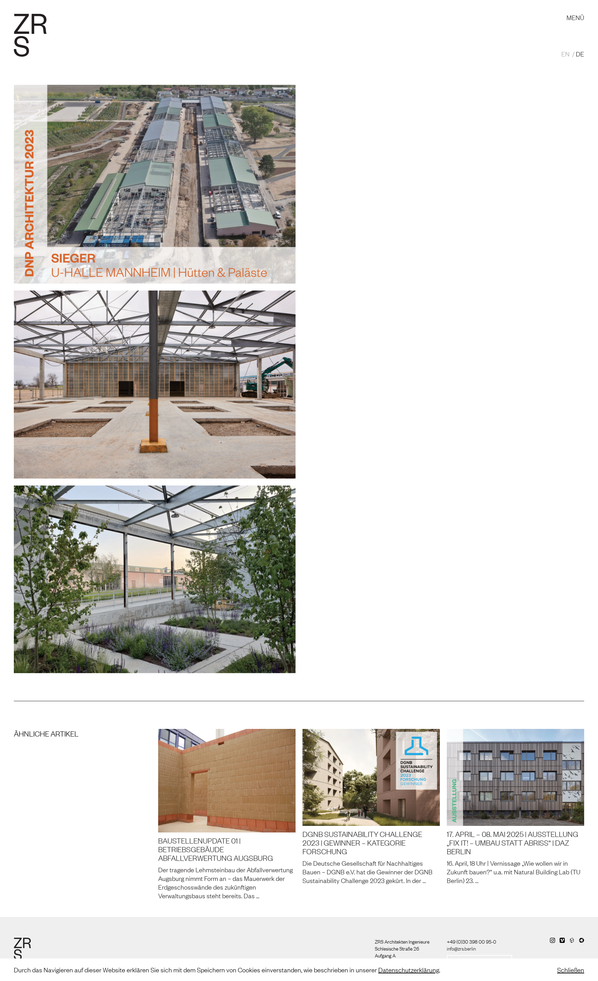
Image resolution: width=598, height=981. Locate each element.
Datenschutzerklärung (408, 969)
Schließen (570, 969)
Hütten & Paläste (359, 314)
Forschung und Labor (195, 10)
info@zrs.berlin (461, 948)
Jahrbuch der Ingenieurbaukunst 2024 (402, 338)
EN (565, 54)
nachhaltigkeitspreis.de (415, 326)
